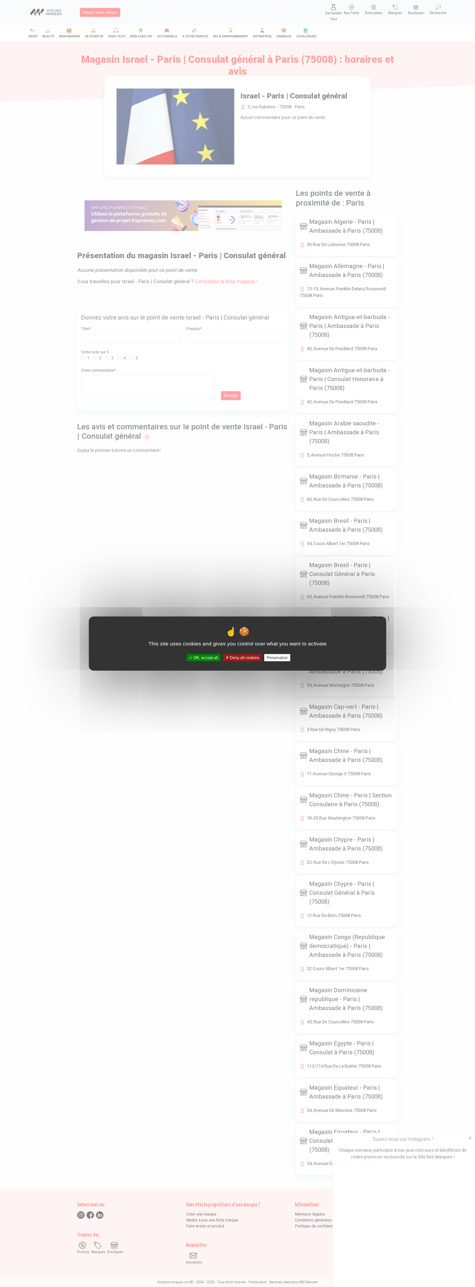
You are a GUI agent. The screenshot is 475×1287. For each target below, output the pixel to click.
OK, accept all (205, 657)
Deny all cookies (244, 657)
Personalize (277, 657)
